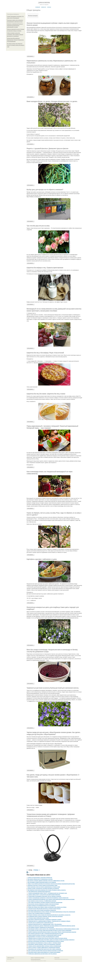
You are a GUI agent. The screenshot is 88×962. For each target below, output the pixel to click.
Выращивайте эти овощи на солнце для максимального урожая (43, 936)
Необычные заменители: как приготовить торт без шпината (42, 953)
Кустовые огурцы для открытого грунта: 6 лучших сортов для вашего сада (15, 45)
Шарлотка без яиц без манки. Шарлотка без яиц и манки (46, 394)
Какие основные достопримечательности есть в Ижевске (41, 905)
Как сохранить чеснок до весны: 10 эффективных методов (42, 901)
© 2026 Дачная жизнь (10, 957)
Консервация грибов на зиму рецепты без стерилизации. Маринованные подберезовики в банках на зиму (53, 929)
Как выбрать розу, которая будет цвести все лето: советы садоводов (44, 949)
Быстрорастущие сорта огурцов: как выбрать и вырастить (42, 910)
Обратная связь (56, 957)
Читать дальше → (30, 56)
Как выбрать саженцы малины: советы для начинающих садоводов (44, 944)
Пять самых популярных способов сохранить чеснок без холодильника (45, 902)
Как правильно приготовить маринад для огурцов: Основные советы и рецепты (47, 890)
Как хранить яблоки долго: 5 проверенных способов (40, 879)
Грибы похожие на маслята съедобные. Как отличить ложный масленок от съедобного (15, 34)
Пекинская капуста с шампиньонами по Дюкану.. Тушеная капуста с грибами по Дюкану (49, 921)
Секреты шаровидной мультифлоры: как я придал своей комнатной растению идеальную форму (51, 899)
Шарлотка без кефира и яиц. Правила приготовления (45, 268)
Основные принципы (33, 15)
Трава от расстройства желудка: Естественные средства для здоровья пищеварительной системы (51, 883)
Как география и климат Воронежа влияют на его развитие (42, 882)
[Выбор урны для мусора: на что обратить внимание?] (54, 209)
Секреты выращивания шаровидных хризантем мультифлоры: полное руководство (48, 897)
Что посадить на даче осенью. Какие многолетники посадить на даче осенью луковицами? (49, 930)
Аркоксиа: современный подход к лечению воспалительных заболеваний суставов (15, 25)
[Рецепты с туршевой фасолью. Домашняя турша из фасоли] (54, 174)
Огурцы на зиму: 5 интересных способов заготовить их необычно (43, 888)
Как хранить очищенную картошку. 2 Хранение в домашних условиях (44, 919)
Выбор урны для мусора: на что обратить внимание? (45, 190)
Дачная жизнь (44, 2)
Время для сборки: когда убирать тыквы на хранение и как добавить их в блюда (47, 907)
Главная (37, 7)
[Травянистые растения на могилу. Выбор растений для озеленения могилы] (54, 714)
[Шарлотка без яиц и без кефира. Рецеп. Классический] (54, 374)
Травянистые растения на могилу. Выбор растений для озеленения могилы (53, 688)
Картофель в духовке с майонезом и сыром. (42, 559)
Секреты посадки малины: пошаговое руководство (40, 877)
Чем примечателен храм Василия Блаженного (39, 891)
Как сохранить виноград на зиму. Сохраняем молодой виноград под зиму (45, 933)
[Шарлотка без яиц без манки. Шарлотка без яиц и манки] (54, 411)
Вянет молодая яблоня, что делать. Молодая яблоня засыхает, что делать (52, 101)
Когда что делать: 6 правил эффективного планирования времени (44, 947)
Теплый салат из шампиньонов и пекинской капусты (40, 922)
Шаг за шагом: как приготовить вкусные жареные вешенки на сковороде (45, 950)
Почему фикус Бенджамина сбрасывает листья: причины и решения (44, 896)
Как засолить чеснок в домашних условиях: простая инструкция (43, 904)
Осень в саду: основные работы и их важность (39, 913)
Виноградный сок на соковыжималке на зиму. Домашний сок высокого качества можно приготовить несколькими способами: (54, 310)
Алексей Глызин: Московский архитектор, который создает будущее (44, 908)
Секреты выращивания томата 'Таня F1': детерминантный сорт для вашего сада (47, 893)
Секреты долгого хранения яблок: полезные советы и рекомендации (44, 946)
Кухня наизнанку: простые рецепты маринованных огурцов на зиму (44, 887)
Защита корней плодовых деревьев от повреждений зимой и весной (44, 935)
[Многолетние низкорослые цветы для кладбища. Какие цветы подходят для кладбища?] (54, 631)
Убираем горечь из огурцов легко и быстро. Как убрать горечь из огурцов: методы (47, 938)
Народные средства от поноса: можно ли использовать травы (42, 885)
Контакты (32, 957)
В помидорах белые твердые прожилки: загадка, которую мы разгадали (45, 916)
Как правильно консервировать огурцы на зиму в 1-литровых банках (44, 943)
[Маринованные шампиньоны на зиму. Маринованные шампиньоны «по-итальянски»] (54, 85)
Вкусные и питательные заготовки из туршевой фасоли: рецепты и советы (46, 941)
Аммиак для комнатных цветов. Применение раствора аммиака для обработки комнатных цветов (51, 925)
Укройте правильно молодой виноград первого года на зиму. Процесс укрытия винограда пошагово (52, 932)
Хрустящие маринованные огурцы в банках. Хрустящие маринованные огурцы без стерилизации (51, 911)
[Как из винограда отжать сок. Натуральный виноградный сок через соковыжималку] (54, 486)
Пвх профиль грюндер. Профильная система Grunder (41, 927)
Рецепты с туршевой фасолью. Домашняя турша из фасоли (47, 148)
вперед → (36, 870)
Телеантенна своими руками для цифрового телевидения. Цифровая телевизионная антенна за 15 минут (51, 815)
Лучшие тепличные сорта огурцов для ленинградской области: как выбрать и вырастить (49, 915)
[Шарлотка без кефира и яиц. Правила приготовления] (54, 288)
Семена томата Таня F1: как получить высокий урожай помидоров (44, 894)
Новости (43, 7)
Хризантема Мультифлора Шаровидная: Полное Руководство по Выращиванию (15, 40)
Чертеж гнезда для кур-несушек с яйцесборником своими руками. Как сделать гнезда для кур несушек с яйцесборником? (53, 733)
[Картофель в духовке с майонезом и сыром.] (54, 571)
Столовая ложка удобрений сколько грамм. (38, 918)
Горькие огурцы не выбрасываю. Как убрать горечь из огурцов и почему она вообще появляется (51, 939)
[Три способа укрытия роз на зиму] (54, 241)
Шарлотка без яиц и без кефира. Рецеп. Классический (45, 353)
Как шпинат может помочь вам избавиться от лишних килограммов (44, 952)
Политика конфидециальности (35, 959)
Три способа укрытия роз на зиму (38, 226)
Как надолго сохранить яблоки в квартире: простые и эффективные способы (46, 880)
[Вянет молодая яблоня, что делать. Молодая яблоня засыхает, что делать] (54, 115)
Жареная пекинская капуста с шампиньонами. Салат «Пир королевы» (45, 924)
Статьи (49, 7)
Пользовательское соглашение (39, 957)
